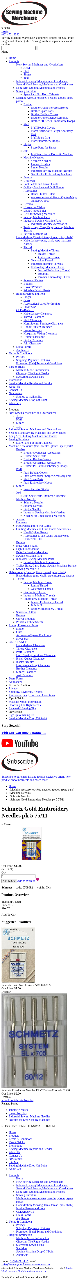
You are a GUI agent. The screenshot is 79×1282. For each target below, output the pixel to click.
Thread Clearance (34, 316)
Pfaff (26, 71)
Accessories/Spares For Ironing (42, 303)
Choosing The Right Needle (32, 373)
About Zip (15, 403)
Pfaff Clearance (33, 320)
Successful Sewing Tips (30, 376)
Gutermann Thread (49, 257)
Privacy (20, 356)
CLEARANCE (25, 310)
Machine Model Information (32, 370)
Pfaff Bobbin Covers (43, 127)
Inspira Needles (33, 330)
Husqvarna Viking (34, 207)
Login (4, 31)
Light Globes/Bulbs (35, 210)
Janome (28, 177)
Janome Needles (40, 164)
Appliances (22, 350)
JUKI (27, 67)
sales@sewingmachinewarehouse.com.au (25, 1264)
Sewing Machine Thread (45, 250)
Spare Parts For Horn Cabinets (41, 94)
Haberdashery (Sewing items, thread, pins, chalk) (44, 237)
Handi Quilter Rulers (43, 194)
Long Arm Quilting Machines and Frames (40, 87)
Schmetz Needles (41, 160)
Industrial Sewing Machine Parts (42, 220)
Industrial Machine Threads (47, 263)
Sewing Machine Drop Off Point (28, 399)
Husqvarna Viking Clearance (40, 333)
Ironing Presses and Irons (30, 293)
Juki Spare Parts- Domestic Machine (52, 154)
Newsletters (15, 393)
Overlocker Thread (42, 260)
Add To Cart (8, 914)
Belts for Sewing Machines (39, 213)
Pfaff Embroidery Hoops (45, 140)
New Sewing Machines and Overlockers (39, 64)
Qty (3, 872)
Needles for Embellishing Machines (51, 174)
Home (12, 57)
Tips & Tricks (17, 366)
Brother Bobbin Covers (44, 114)
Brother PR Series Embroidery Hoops (53, 120)
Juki (26, 150)
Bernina (28, 204)
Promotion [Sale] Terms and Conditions (39, 363)
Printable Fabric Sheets (37, 290)
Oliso (27, 300)
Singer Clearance (33, 340)
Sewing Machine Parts (37, 217)
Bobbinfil (43, 273)
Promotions (15, 380)
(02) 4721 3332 (10, 34)
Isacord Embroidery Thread (54, 270)
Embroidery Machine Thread (47, 267)
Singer (27, 74)
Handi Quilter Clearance (38, 326)
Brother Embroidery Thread (54, 277)
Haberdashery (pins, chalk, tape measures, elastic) (45, 575)
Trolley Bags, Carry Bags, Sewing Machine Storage (46, 565)
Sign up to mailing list (29, 396)
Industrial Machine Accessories (49, 223)
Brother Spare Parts (42, 111)
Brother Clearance (34, 336)
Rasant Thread (46, 253)
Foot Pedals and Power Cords (41, 184)
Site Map (14, 1162)
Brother (28, 104)
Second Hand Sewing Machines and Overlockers (44, 84)
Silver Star (30, 306)
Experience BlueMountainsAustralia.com (26, 1271)
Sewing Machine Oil (36, 233)
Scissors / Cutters (33, 280)
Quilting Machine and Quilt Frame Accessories (43, 529)
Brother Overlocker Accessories (49, 107)
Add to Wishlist (26, 880)
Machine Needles (34, 157)
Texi (26, 77)
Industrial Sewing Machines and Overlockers (42, 81)
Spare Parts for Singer (43, 147)
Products (14, 61)
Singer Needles (40, 167)
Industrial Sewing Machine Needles (51, 170)
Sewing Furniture (26, 91)
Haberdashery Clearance (38, 313)
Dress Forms (23, 346)
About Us (14, 386)
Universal (29, 180)
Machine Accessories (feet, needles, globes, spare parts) (41, 446)
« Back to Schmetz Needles (17, 1100)
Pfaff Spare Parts (40, 137)
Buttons (28, 283)
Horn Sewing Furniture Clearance (43, 323)
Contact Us (15, 389)
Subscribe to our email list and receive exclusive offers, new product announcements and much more (36, 778)
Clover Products (33, 287)
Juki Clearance (32, 343)
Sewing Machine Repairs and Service (30, 383)
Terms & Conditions (20, 353)
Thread (28, 247)
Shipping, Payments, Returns (33, 360)
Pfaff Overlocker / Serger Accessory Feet (47, 475)
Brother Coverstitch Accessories (49, 117)
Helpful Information (20, 1234)
